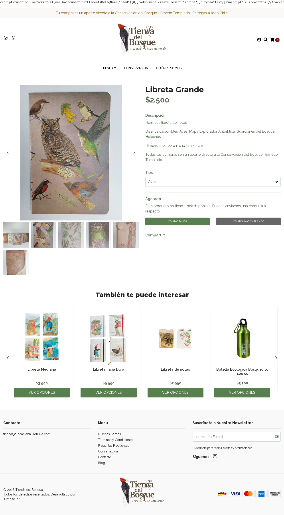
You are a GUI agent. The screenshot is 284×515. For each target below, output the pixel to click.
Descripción (155, 115)
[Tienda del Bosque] (142, 39)
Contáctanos (177, 221)
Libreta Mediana (42, 369)
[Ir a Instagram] (5, 38)
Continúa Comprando (248, 221)
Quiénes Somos (169, 68)
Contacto (104, 457)
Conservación (136, 68)
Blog (101, 463)
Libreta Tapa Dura (108, 369)
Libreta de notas (175, 369)
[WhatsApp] (13, 38)
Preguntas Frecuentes (113, 445)
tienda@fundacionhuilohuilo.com (27, 434)
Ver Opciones (42, 392)
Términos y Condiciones (115, 440)
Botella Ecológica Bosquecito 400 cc (242, 371)
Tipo (149, 172)
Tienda (107, 68)
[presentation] (7, 152)
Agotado (153, 199)
